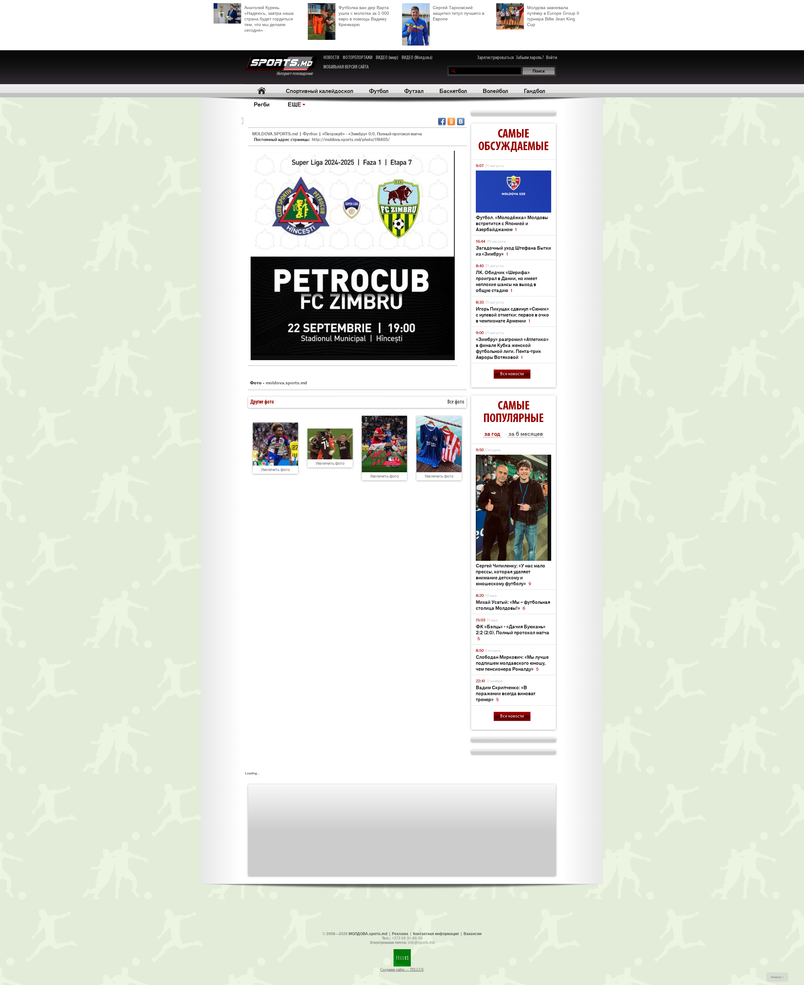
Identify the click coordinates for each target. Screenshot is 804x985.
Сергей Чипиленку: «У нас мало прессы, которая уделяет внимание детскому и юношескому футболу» (510, 574)
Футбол (378, 90)
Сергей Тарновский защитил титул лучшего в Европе (458, 13)
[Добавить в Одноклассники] (451, 121)
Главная (261, 90)
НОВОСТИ (331, 57)
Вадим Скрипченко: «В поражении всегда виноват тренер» (505, 693)
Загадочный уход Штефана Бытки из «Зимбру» (513, 251)
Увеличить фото (275, 470)
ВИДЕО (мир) (387, 57)
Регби (261, 104)
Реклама (400, 934)
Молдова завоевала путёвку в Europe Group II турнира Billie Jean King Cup (553, 16)
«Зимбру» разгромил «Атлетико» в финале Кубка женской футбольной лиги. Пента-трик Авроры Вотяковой (512, 348)
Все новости (512, 374)
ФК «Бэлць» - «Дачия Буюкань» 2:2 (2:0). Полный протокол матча (512, 632)
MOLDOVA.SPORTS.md (275, 133)
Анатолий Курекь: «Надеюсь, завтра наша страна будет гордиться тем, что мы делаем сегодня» (269, 19)
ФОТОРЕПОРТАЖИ (357, 57)
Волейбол (495, 90)
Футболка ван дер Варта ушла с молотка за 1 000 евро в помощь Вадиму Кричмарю (364, 16)
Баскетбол (453, 90)
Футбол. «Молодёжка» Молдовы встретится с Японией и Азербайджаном (512, 223)
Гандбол (534, 90)
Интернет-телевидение (297, 73)
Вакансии (472, 934)
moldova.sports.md (286, 382)
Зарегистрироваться (495, 57)
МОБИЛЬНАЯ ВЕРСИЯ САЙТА (346, 67)
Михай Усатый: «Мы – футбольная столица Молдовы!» (513, 605)
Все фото (456, 402)
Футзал (414, 90)
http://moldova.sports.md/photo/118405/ (351, 139)
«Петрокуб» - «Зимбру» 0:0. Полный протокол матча (372, 133)
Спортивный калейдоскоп (319, 90)
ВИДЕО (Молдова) (417, 57)
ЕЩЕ (294, 104)
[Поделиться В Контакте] (460, 121)
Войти (551, 57)
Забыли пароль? (530, 57)
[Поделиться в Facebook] (442, 121)
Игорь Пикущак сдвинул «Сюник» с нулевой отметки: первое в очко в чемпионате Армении (512, 314)
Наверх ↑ (777, 977)
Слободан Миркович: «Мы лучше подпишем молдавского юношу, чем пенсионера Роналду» (512, 663)
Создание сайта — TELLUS (402, 969)
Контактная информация (436, 934)
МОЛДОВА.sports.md (368, 934)
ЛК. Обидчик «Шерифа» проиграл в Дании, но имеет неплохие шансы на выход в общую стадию (506, 281)
